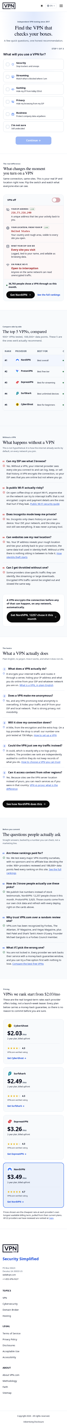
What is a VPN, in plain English (36, 685)
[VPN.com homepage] (9, 6)
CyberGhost (27, 404)
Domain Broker (11, 1309)
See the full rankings (48, 294)
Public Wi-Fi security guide (45, 503)
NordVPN (26, 359)
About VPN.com (11, 1374)
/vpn (51, 1218)
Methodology (10, 1380)
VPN (5, 1297)
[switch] (56, 200)
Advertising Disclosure (33, 1421)
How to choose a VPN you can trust (40, 762)
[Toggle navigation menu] (61, 6)
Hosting (7, 1315)
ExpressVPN (27, 382)
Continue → (33, 140)
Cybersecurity (10, 1303)
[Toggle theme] (41, 5)
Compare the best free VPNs (28, 963)
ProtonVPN (27, 371)
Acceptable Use (11, 1351)
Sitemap (7, 1392)
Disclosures (9, 1345)
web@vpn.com (9, 1274)
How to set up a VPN (45, 735)
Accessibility (9, 1357)
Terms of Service (11, 1333)
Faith (5, 1386)
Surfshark (26, 393)
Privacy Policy (10, 1339)
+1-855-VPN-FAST (11, 1279)
